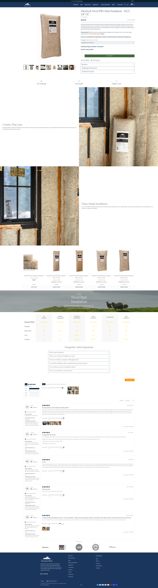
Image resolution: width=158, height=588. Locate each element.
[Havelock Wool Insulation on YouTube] (45, 574)
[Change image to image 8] (65, 67)
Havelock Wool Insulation (52, 583)
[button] (69, 388)
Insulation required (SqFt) (87, 49)
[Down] (76, 67)
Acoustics (70, 569)
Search (81, 584)
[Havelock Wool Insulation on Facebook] (41, 574)
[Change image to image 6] (54, 67)
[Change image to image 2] (31, 67)
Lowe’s (102, 34)
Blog (69, 560)
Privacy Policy (46, 584)
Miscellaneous (99, 565)
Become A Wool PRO (72, 562)
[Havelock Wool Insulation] (27, 4)
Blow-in (97, 561)
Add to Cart (110, 55)
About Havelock (71, 558)
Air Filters (98, 568)
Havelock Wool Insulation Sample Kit (34, 275)
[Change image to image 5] (48, 67)
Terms (41, 584)
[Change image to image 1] (25, 67)
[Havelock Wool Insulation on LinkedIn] (47, 574)
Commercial (71, 567)
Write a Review (129, 379)
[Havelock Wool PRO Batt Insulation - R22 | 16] (79, 261)
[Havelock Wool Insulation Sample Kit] (33, 261)
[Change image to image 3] (37, 67)
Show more (78, 541)
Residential (70, 565)
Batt (97, 558)
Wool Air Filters (80, 1)
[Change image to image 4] (42, 67)
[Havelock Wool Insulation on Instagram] (43, 574)
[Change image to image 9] (71, 67)
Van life (69, 572)
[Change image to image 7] (60, 67)
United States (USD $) (52, 581)
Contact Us (70, 576)
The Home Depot (96, 34)
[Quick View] (43, 249)
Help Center (70, 574)
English (132, 1)
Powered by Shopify (62, 583)
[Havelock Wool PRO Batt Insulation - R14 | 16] (56, 261)
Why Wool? (70, 555)
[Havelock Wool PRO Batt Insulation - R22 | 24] (50, 37)
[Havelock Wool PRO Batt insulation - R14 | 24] (101, 261)
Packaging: (89, 40)
